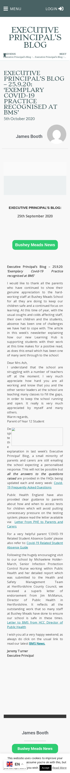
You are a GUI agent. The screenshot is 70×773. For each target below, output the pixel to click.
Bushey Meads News (35, 245)
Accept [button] (45, 767)
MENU (15, 8)
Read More (59, 767)
